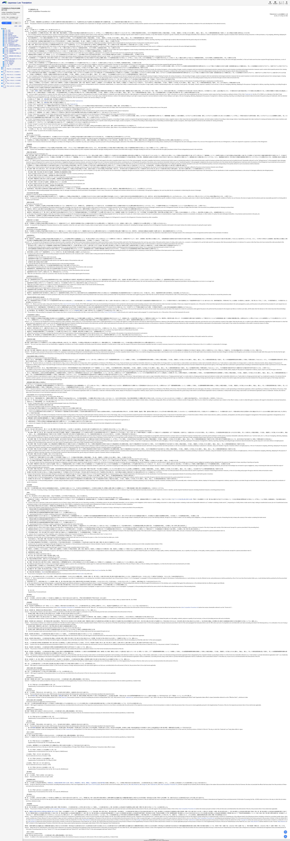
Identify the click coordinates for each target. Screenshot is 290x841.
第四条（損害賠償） (8, 34)
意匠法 (83, 782)
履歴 (16, 23)
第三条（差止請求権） (9, 33)
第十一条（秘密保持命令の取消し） (12, 44)
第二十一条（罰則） (8, 64)
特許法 (34, 695)
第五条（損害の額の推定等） (10, 35)
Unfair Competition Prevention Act (66, 607)
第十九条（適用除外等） (9, 61)
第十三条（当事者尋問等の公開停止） (12, 48)
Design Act (144, 784)
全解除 (20, 26)
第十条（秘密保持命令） (9, 43)
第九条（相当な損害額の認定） (11, 41)
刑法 (59, 568)
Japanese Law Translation (17, 2)
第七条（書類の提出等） (9, 38)
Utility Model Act (135, 784)
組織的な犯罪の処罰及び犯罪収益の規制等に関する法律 (43, 811)
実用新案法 (77, 782)
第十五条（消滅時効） (9, 51)
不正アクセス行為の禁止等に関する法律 (182, 499)
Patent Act (64, 697)
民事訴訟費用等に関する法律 (61, 782)
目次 (6, 23)
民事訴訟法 (89, 300)
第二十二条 (6, 66)
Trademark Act (248, 94)
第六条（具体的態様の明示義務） (11, 37)
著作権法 (103, 782)
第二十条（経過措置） (9, 63)
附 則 (4, 67)
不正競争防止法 (94, 782)
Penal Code (98, 570)
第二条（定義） (7, 31)
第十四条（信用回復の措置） (10, 50)
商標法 (36, 91)
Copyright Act (244, 820)
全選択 (15, 26)
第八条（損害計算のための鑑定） (11, 40)
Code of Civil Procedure (69, 304)
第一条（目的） (7, 30)
